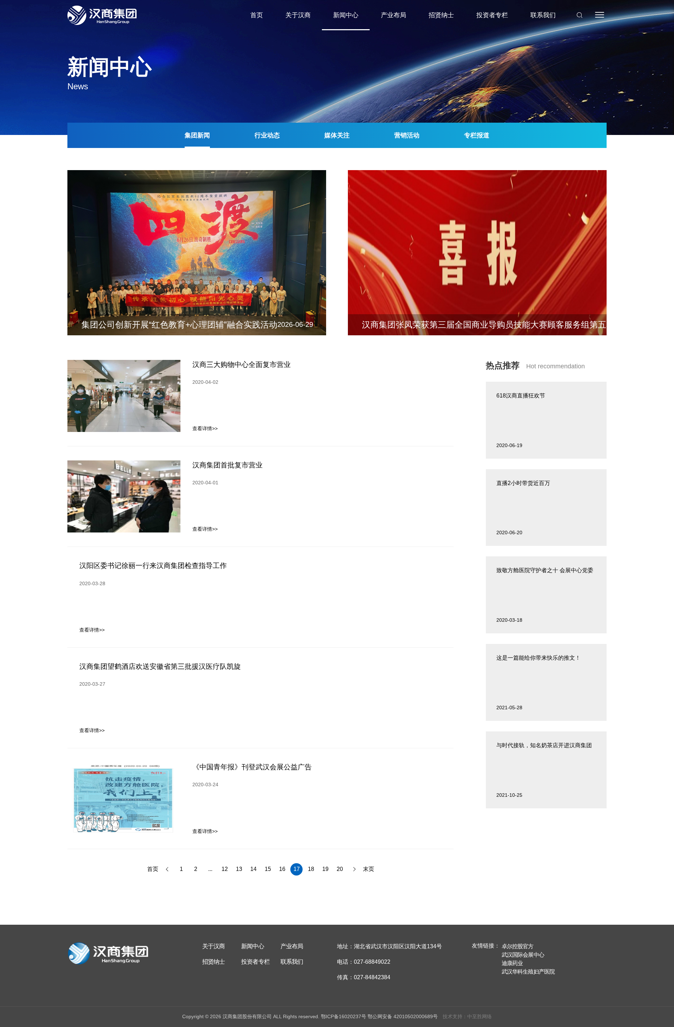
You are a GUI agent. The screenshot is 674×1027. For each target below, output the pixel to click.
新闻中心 (345, 15)
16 (282, 869)
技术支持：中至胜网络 (467, 1016)
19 (325, 869)
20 (340, 869)
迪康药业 (512, 963)
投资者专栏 (492, 15)
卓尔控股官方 (518, 946)
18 (311, 869)
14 (253, 869)
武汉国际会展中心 (523, 955)
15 (268, 869)
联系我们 (543, 15)
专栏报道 (476, 135)
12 (225, 869)
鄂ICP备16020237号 (343, 1016)
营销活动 (406, 135)
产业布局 (393, 15)
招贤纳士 (441, 15)
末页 (368, 869)
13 (239, 869)
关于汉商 (298, 15)
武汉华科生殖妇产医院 (528, 972)
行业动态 (267, 135)
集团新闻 (197, 135)
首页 (256, 15)
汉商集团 (102, 15)
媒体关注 (337, 135)
